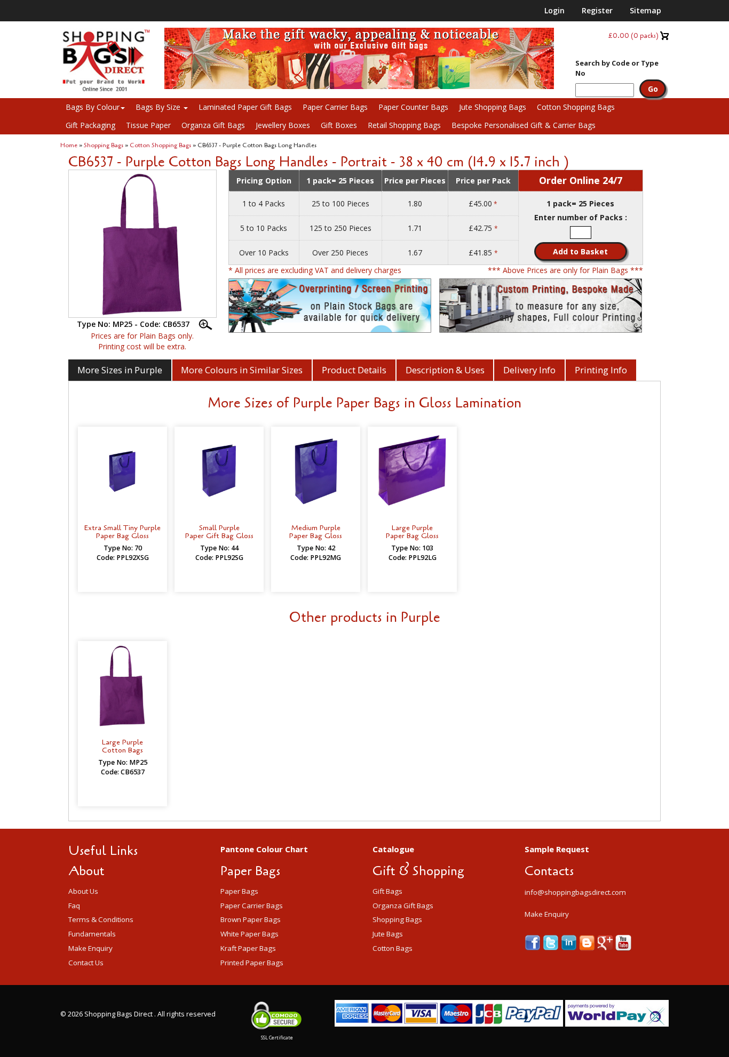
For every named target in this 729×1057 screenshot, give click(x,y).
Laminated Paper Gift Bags (245, 107)
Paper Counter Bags (413, 107)
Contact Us (86, 962)
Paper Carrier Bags (335, 107)
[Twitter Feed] (552, 941)
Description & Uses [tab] (445, 370)
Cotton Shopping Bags (576, 107)
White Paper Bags (249, 934)
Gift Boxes (339, 125)
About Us (83, 891)
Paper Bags (239, 891)
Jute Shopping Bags (492, 107)
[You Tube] (623, 941)
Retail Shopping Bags (404, 125)
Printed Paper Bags (251, 962)
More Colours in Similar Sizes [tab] (242, 370)
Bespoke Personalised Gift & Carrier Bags (523, 125)
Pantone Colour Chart (264, 849)
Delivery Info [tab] (529, 370)
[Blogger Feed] (588, 941)
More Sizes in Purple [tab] (119, 370)
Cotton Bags (393, 948)
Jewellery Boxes (283, 125)
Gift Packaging (90, 125)
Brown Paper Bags (250, 919)
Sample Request (557, 849)
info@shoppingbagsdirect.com (575, 892)
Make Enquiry (90, 948)
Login (554, 10)
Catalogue (393, 849)
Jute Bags (388, 934)
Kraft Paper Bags (248, 948)
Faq (74, 905)
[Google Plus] (606, 941)
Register (597, 10)
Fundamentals (92, 934)
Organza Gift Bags (213, 125)
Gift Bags (387, 891)
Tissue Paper (148, 125)
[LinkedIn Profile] (570, 941)
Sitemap (645, 10)
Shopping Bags (103, 145)
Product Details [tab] (354, 370)
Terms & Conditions (100, 919)
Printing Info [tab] (601, 370)
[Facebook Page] (534, 941)
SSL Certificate (277, 1037)
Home (68, 145)
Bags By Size (159, 107)
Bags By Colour (93, 107)
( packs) (633, 35)
